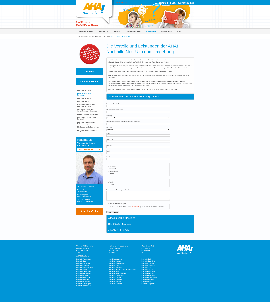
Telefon (108, 157)
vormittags (112, 168)
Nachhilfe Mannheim (148, 271)
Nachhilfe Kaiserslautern (84, 267)
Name (108, 133)
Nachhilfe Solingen (147, 279)
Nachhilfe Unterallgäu (83, 284)
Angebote (104, 31)
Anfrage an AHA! (115, 251)
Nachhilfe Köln (146, 267)
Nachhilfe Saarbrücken (149, 277)
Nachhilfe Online (83, 101)
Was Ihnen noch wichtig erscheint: (117, 190)
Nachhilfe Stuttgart (115, 281)
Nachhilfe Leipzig (147, 269)
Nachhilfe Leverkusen (83, 271)
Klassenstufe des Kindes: (114, 110)
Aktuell (118, 31)
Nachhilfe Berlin (146, 259)
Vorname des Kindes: (113, 104)
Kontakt (112, 253)
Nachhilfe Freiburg (147, 263)
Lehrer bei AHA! (82, 248)
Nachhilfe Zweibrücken (84, 286)
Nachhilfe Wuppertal (148, 284)
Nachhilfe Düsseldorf (148, 261)
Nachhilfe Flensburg (83, 263)
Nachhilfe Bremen (115, 261)
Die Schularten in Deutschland (88, 127)
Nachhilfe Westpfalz (115, 284)
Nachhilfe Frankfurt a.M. (117, 263)
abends (111, 173)
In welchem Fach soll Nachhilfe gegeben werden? (123, 121)
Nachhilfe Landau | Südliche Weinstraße (122, 269)
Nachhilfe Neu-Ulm (103, 36)
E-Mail (111, 184)
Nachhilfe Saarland (82, 279)
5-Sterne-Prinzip (83, 251)
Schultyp (109, 115)
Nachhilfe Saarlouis (115, 279)
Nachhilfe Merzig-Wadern (117, 273)
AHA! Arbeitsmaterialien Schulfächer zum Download (87, 110)
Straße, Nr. (110, 139)
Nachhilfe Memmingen (83, 273)
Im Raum (109, 127)
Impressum (145, 248)
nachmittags (113, 171)
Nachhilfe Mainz (114, 271)
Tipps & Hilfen (133, 31)
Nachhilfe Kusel (81, 269)
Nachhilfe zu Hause (84, 98)
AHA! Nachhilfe (86, 31)
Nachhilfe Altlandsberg (83, 259)
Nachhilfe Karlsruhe (115, 267)
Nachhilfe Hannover (115, 265)
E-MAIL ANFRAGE (118, 229)
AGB (142, 253)
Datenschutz (135, 207)
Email (108, 151)
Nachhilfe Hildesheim (148, 265)
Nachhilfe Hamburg (82, 265)
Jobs (179, 31)
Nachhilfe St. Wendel (83, 281)
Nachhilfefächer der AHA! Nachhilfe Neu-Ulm (86, 105)
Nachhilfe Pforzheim (148, 275)
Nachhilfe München (147, 273)
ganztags (112, 166)
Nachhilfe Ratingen (115, 277)
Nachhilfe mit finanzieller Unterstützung (86, 123)
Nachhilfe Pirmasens (83, 277)
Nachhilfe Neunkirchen (116, 275)
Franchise (166, 31)
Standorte (151, 31)
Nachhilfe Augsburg (115, 259)
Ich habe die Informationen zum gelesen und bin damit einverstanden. (137, 207)
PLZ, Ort (109, 145)
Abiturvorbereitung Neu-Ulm (87, 114)
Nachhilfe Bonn (81, 261)
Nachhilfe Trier (146, 281)
